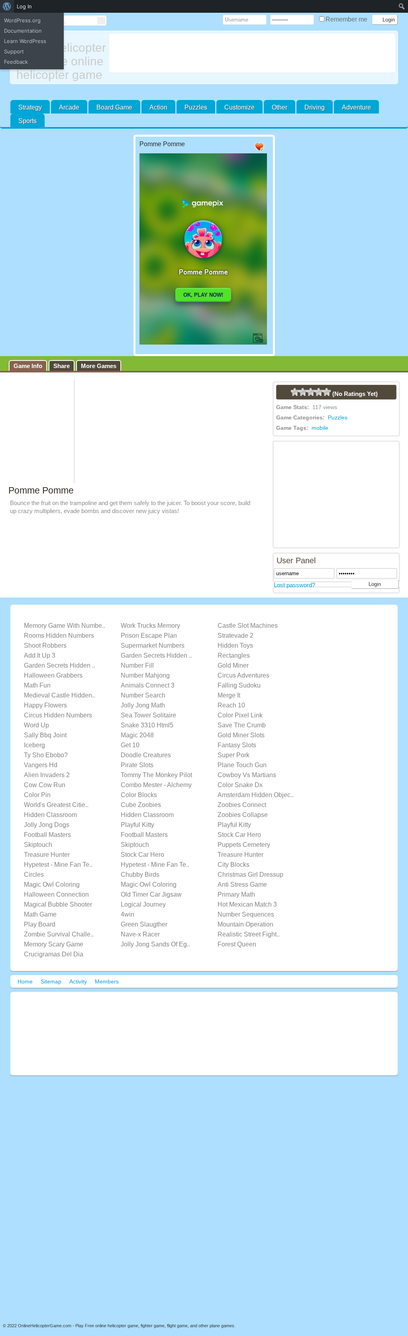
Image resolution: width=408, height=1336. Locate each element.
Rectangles (234, 655)
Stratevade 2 (235, 635)
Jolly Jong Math (143, 705)
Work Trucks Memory (150, 625)
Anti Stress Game (242, 884)
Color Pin (37, 794)
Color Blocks (139, 794)
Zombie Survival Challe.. (59, 934)
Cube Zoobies (141, 804)
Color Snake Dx (240, 785)
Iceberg (34, 745)
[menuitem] (7, 6)
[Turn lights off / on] (243, 147)
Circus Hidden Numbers (58, 715)
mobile (320, 428)
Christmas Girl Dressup (250, 874)
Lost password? (294, 585)
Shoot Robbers (45, 645)
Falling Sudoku (239, 685)
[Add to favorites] (259, 151)
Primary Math (236, 894)
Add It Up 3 (39, 655)
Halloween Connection (56, 894)
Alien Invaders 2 (47, 775)
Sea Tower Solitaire (148, 715)
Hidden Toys (235, 645)
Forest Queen (237, 944)
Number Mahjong (145, 675)
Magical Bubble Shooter (58, 904)
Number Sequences (246, 914)
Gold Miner (233, 665)
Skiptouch (38, 844)
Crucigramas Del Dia (53, 954)
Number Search (143, 695)
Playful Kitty (137, 824)
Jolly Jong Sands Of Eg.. (155, 944)
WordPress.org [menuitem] (22, 20)
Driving (314, 107)
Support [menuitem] (14, 51)
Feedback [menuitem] (16, 62)
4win (127, 914)
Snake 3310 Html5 (147, 725)
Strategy (30, 107)
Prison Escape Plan (149, 635)
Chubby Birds (140, 874)
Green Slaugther (144, 924)
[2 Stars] (303, 392)
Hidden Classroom (50, 814)
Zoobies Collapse (243, 814)
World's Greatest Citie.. (56, 804)
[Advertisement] (256, 53)
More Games (98, 365)
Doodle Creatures (146, 755)
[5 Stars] (327, 392)
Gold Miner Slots (241, 735)
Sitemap (51, 981)
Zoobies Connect (242, 804)
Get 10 (130, 745)
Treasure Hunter (47, 854)
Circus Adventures (243, 675)
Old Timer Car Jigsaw (151, 894)
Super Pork (233, 755)
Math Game (40, 914)
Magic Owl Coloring (52, 884)
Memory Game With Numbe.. (64, 625)
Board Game (114, 107)
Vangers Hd (40, 765)
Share (61, 365)
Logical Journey (143, 904)
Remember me (347, 19)
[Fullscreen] (227, 147)
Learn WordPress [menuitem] (25, 41)
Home (25, 981)
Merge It (229, 695)
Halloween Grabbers (53, 675)
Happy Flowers (45, 705)
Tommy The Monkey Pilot (156, 775)
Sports (27, 121)
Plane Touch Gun (242, 765)
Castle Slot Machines (248, 625)
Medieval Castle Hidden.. (59, 695)
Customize (239, 107)
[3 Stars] (311, 392)
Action (158, 107)
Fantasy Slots (237, 745)
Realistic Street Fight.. (249, 934)
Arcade (69, 107)
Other (279, 107)
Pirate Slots (137, 765)
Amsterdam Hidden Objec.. (256, 794)
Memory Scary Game (53, 944)
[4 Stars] (319, 392)
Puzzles (195, 107)
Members (107, 981)
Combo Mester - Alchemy (156, 785)
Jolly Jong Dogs (46, 824)
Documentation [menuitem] (23, 30)
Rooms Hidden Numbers (59, 635)
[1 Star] (295, 392)
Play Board (39, 924)
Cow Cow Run (44, 785)
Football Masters (47, 834)
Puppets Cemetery (244, 844)
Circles (34, 874)
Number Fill (137, 665)
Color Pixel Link (240, 715)
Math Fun (37, 685)
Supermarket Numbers (152, 645)
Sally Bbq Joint (45, 735)
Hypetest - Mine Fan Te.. (58, 864)
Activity (78, 981)
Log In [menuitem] (24, 6)
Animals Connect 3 (148, 685)
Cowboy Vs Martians (247, 775)
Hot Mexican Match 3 (247, 904)
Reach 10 (231, 705)
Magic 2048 (137, 735)
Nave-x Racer (140, 934)
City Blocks (233, 864)
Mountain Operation (245, 924)
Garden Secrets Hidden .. (156, 655)
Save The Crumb (242, 725)
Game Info (28, 365)
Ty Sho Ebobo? (46, 755)
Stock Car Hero (239, 834)
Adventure (356, 107)
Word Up (36, 725)
